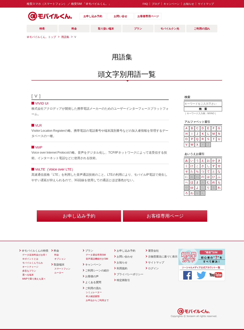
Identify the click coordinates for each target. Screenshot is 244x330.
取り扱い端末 (106, 28)
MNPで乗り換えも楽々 (34, 278)
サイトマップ (206, 3)
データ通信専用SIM (96, 254)
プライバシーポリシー (130, 274)
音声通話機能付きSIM (97, 258)
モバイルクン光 (170, 28)
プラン (89, 250)
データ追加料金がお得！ (34, 254)
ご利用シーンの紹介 (97, 270)
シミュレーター (94, 292)
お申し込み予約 (92, 16)
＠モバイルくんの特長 (35, 250)
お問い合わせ (125, 256)
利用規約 (122, 268)
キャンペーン (172, 3)
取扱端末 (59, 264)
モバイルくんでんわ (32, 262)
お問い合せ (120, 16)
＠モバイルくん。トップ (41, 36)
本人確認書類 (93, 296)
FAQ (145, 3)
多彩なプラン (29, 270)
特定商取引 (123, 280)
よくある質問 (93, 282)
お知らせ (188, 3)
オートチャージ (30, 266)
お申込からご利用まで (97, 300)
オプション (60, 258)
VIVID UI (41, 103)
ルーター (58, 272)
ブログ (156, 3)
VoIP (38, 147)
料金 (56, 250)
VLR (38, 125)
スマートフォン (62, 268)
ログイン (153, 268)
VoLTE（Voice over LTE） (55, 169)
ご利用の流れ (93, 288)
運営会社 (153, 250)
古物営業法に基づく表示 (162, 256)
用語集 (65, 36)
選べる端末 (28, 274)
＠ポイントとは (30, 258)
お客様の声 (92, 276)
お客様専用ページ (148, 16)
